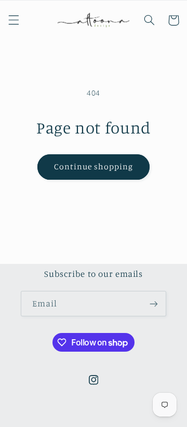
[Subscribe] (154, 303)
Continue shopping (93, 166)
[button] (13, 20)
